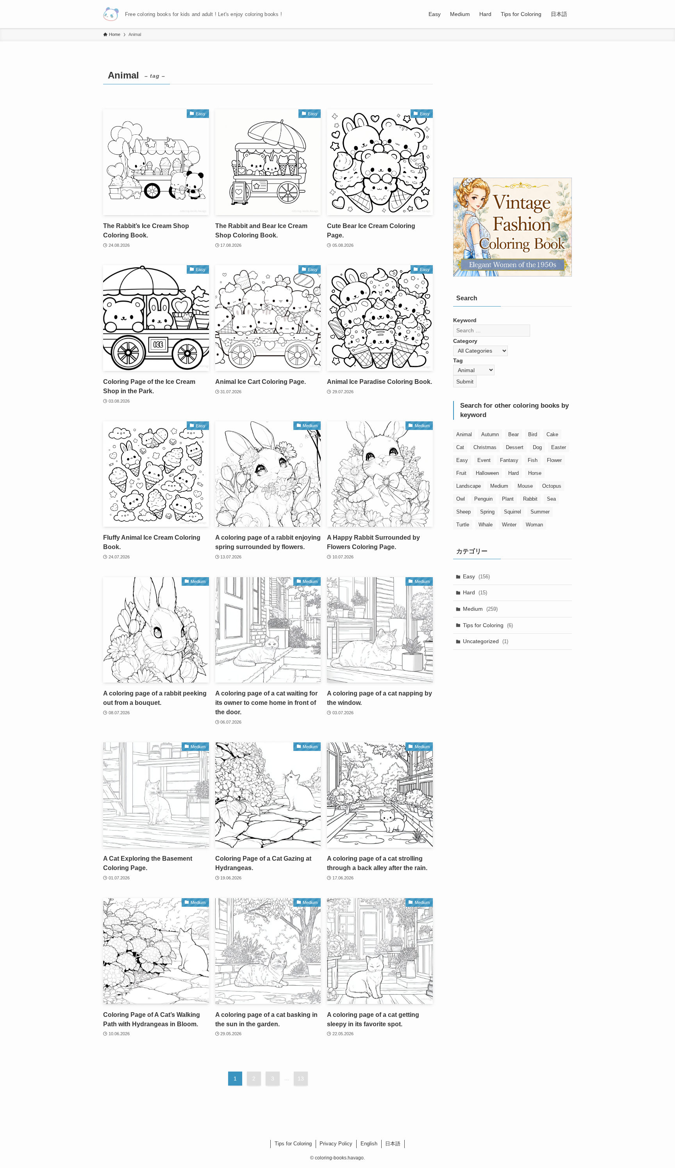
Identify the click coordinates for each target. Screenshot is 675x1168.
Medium (499, 486)
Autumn (490, 434)
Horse (534, 473)
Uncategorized (485, 641)
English (369, 1144)
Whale (486, 525)
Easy (462, 460)
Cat (460, 447)
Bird (532, 434)
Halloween (487, 473)
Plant (508, 499)
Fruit (461, 473)
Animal (464, 434)
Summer (540, 512)
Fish (533, 460)
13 (301, 1078)
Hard (513, 473)
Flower (554, 460)
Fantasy (509, 460)
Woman (534, 525)
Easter (558, 447)
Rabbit (530, 499)
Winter (509, 525)
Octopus (551, 486)
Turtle (462, 525)
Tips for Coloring (488, 625)
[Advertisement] (512, 115)
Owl (460, 499)
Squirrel (512, 512)
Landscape (468, 486)
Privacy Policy (336, 1144)
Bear (513, 434)
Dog (537, 447)
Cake (552, 434)
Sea (551, 499)
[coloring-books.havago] (111, 14)
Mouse (525, 486)
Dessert (514, 447)
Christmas (484, 447)
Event (484, 460)
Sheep (463, 512)
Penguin (483, 499)
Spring (487, 512)
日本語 (392, 1144)
